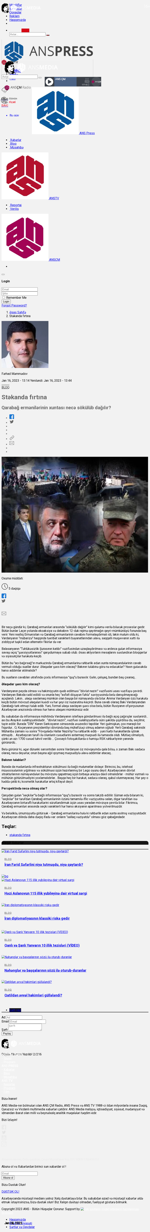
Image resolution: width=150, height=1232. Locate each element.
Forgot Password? (14, 305)
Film (6, 1092)
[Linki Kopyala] (11, 439)
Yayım (8, 1058)
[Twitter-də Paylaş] (11, 422)
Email (5, 1021)
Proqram (9, 1088)
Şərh (5, 1029)
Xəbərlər (15, 140)
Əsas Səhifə (17, 312)
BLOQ (5, 387)
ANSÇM (54, 260)
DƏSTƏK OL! (10, 1191)
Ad (3, 1017)
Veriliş (14, 209)
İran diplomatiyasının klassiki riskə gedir (37, 918)
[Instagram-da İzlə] (4, 1145)
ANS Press (87, 133)
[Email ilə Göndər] (11, 444)
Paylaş (7, 1033)
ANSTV (53, 198)
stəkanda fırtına (19, 835)
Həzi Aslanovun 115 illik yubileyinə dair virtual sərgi (45, 893)
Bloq (12, 144)
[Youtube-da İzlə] (4, 1139)
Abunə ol (8, 1177)
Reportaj (15, 205)
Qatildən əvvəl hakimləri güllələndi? (33, 995)
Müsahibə (16, 147)
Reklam (14, 16)
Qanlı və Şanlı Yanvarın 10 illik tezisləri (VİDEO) (42, 945)
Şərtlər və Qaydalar (22, 1227)
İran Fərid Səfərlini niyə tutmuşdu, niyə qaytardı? (43, 864)
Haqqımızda (17, 20)
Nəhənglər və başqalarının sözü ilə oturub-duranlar (45, 970)
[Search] (25, 30)
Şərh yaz (15, 1010)
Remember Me (16, 297)
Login (6, 301)
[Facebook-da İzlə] (4, 1128)
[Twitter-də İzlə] (4, 1133)
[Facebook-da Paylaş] (11, 418)
